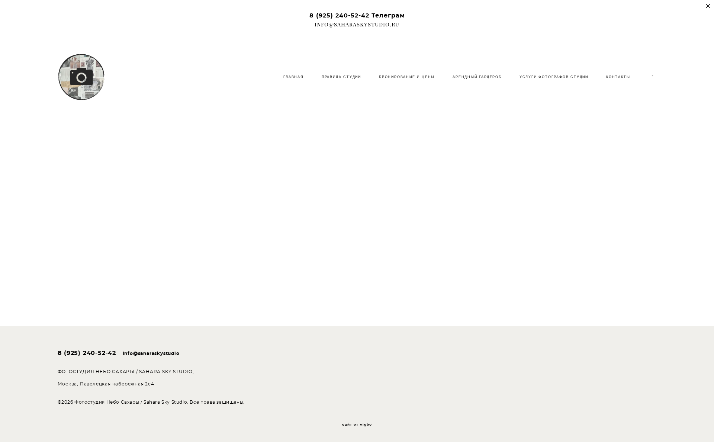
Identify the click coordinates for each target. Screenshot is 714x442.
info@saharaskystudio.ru (357, 24)
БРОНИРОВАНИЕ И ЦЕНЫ (407, 77)
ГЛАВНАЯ (293, 77)
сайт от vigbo (357, 424)
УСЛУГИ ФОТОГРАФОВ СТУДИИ (554, 77)
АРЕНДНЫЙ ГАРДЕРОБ (477, 77)
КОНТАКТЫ (618, 77)
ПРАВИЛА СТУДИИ (341, 77)
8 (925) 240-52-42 (339, 16)
